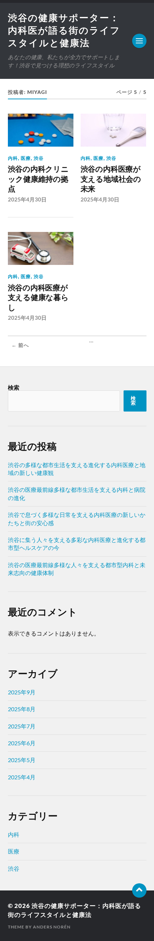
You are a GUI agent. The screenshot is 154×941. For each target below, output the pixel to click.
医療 (26, 158)
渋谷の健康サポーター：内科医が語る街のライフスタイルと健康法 (64, 30)
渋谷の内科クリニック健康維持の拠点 (38, 179)
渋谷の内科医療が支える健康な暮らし (38, 297)
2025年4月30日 (27, 199)
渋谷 (39, 158)
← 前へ (20, 345)
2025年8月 (21, 708)
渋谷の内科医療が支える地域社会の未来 (111, 179)
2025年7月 (21, 726)
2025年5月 (21, 759)
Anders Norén (52, 927)
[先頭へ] (139, 890)
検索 (13, 387)
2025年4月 (21, 777)
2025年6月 (21, 743)
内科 (13, 158)
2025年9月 (21, 692)
